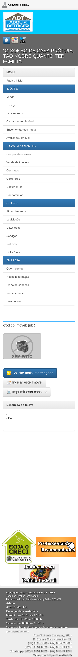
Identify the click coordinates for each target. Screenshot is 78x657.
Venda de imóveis (17, 162)
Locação (11, 105)
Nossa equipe (15, 293)
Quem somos (14, 268)
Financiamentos (16, 211)
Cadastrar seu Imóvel (20, 121)
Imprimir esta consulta (29, 392)
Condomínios (14, 195)
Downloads (13, 227)
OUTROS (12, 203)
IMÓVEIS (12, 88)
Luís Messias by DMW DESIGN (43, 599)
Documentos (14, 186)
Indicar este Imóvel (26, 382)
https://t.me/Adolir (59, 655)
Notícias (11, 244)
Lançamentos (15, 113)
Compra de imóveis (18, 154)
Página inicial (14, 80)
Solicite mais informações (32, 373)
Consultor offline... (18, 4)
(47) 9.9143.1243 (61, 651)
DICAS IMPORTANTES (21, 146)
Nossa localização (17, 276)
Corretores (13, 178)
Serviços (11, 235)
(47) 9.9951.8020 (36, 651)
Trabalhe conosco (17, 284)
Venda (10, 96)
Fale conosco (14, 301)
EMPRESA (13, 260)
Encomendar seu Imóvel (21, 129)
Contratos (12, 170)
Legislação (13, 219)
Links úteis (13, 252)
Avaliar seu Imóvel (18, 137)
